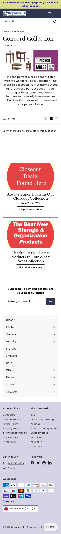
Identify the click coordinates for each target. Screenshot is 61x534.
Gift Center (36, 437)
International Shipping (15, 432)
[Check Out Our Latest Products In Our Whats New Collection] (30, 234)
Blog (33, 414)
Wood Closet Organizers (44, 428)
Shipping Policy (11, 428)
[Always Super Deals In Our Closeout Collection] (30, 176)
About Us (36, 423)
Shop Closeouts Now (30, 209)
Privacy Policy (10, 437)
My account (9, 441)
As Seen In (36, 441)
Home (6, 31)
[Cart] (49, 13)
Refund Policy (10, 423)
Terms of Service (12, 419)
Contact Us (9, 414)
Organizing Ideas (40, 432)
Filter (11, 118)
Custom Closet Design (43, 419)
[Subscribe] (50, 301)
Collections (18, 31)
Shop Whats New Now (30, 267)
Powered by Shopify (38, 527)
